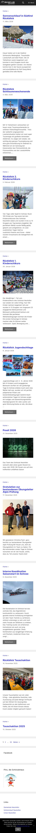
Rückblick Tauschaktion (16, 660)
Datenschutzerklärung (22, 826)
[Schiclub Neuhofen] (8, 2)
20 (11, 742)
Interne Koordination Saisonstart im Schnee (15, 572)
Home (5, 11)
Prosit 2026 (9, 430)
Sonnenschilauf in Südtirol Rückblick (18, 17)
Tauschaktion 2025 (14, 726)
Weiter (16, 742)
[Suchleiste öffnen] (23, 2)
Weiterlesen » (10, 158)
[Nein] (34, 826)
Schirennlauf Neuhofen (12, 810)
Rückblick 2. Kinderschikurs (11, 178)
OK (18, 829)
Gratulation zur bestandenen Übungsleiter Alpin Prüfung (18, 489)
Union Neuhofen (10, 813)
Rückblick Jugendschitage (18, 347)
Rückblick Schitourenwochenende (16, 90)
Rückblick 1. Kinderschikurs (11, 262)
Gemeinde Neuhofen (11, 807)
